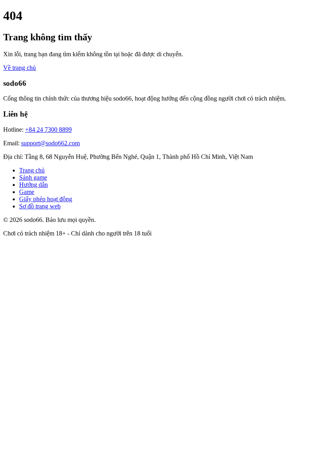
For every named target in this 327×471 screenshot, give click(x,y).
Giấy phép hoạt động (45, 199)
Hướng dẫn (33, 184)
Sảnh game (33, 177)
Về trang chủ (19, 67)
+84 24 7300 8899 (48, 129)
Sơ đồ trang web (40, 206)
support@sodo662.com (50, 143)
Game (26, 191)
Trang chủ (32, 170)
